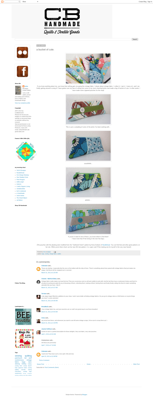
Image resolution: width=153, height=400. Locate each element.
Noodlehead (20, 173)
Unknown (44, 265)
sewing (47, 253)
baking (30, 369)
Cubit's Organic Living (23, 186)
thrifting (24, 364)
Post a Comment (44, 360)
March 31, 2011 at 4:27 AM (49, 287)
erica (26, 86)
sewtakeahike (21, 189)
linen (21, 365)
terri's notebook (21, 191)
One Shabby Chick (22, 177)
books (24, 373)
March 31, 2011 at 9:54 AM (49, 312)
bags (43, 253)
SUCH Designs (21, 170)
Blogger (84, 394)
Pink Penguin (21, 179)
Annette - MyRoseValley (49, 278)
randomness (19, 360)
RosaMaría (44, 306)
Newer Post (40, 364)
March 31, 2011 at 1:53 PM (49, 323)
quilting (28, 356)
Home (89, 364)
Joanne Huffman (46, 329)
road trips (25, 375)
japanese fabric (22, 367)
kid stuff (28, 358)
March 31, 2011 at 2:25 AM (49, 272)
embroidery (18, 371)
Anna (43, 318)
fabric (30, 362)
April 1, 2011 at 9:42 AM (48, 334)
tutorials (23, 369)
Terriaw (43, 293)
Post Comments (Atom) (52, 367)
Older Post (136, 364)
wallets (59, 253)
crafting (21, 375)
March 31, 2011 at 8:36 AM (49, 300)
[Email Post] (54, 251)
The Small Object (22, 198)
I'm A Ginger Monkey (23, 175)
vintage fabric (53, 253)
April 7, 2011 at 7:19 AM (48, 345)
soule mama (20, 195)
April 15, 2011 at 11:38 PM (49, 356)
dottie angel (20, 182)
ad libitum (20, 200)
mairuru (19, 184)
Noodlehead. (106, 245)
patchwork (18, 358)
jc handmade (21, 193)
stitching (17, 364)
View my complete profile (22, 103)
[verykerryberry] (26, 162)
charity (25, 365)
